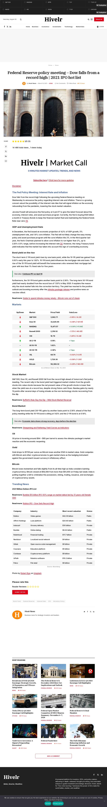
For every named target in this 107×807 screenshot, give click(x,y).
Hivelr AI (99, 19)
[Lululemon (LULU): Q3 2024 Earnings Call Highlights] (82, 671)
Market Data (80, 26)
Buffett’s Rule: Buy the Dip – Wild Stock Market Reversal (47, 400)
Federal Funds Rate (49, 741)
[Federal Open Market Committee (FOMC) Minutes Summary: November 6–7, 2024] (53, 701)
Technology (68, 26)
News (51, 83)
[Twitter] (6, 151)
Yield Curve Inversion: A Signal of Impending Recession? (22, 743)
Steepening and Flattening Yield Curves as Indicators (46, 428)
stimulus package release (59, 289)
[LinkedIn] (6, 156)
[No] (104, 801)
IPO (49, 601)
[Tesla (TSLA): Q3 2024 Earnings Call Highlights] (24, 701)
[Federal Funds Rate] (53, 731)
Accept (48, 803)
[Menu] (92, 19)
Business (35, 26)
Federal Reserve (28, 601)
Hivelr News (32, 83)
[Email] (6, 161)
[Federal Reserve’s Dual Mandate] (82, 701)
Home (28, 26)
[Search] (88, 19)
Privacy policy (58, 803)
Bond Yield (17, 601)
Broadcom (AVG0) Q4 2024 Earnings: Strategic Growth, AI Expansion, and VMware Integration (24, 684)
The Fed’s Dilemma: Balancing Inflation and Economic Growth (80, 743)
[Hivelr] (53, 19)
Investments (57, 26)
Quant (14, 748)
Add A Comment (53, 756)
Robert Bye (25, 573)
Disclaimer (16, 186)
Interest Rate (41, 601)
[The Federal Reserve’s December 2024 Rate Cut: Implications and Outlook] (53, 671)
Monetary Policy (58, 601)
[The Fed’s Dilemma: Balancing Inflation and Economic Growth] (82, 731)
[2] (61, 244)
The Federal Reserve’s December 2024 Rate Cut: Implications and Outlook (51, 683)
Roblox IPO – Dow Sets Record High (38, 503)
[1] (27, 221)
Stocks (14, 716)
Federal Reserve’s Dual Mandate (79, 712)
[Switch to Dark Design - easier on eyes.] (21, 19)
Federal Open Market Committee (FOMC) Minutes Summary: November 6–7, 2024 (52, 714)
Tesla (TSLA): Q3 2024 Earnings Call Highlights (22, 712)
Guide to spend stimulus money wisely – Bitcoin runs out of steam (51, 298)
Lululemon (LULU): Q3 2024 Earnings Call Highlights (81, 682)
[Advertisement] (53, 45)
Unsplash (37, 573)
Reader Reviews (19, 587)
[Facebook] (6, 147)
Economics (45, 26)
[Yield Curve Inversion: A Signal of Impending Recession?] (24, 731)
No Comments (61, 83)
